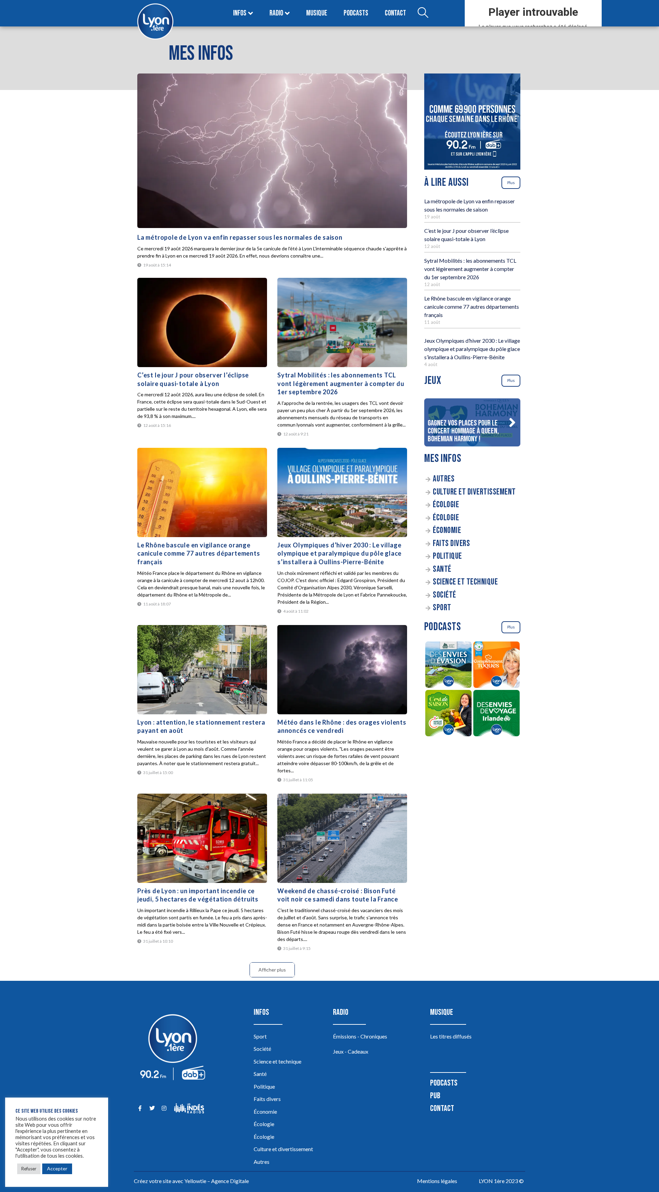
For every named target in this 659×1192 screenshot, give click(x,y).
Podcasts (356, 13)
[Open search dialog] (423, 13)
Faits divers (451, 543)
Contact (395, 13)
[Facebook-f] (140, 1108)
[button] (512, 422)
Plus (511, 182)
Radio (276, 13)
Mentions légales (437, 1181)
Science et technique (465, 582)
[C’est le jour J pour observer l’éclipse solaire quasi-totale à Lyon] (202, 322)
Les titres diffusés (451, 1036)
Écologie (446, 504)
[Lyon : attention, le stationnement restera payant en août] (202, 669)
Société (444, 595)
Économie (447, 530)
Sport (442, 607)
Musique (316, 13)
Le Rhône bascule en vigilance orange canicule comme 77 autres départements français (198, 553)
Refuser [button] (28, 1168)
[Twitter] (152, 1108)
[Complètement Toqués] (496, 666)
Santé (442, 569)
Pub (435, 1096)
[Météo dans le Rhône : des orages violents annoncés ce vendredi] (342, 669)
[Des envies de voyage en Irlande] (496, 714)
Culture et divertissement (474, 492)
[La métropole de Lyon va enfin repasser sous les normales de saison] (272, 150)
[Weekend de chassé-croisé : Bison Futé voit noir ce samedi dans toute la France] (342, 838)
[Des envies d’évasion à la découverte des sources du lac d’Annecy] (448, 666)
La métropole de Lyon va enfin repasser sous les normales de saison (240, 237)
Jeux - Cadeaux (350, 1051)
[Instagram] (164, 1108)
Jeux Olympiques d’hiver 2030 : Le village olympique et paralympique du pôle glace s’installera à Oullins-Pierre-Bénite (339, 553)
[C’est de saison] (448, 714)
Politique (447, 556)
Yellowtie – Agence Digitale (216, 1181)
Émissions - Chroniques (360, 1036)
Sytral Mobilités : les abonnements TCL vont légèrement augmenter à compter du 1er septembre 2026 (340, 383)
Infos (239, 13)
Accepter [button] (57, 1168)
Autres (443, 479)
